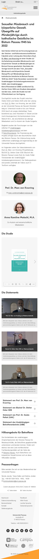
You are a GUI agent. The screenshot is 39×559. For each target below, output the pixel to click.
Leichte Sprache (25, 503)
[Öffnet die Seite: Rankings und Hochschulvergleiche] (11, 540)
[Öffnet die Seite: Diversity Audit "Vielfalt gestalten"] (31, 546)
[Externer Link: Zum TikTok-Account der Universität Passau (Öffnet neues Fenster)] (26, 530)
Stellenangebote (7, 508)
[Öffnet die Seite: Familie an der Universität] (12, 546)
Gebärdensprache (26, 506)
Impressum (5, 498)
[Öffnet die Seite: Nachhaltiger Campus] (26, 540)
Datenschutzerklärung (9, 500)
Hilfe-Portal (24, 500)
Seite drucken (27, 490)
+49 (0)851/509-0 (22, 523)
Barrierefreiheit (6, 503)
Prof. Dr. (8, 103)
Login (4, 2)
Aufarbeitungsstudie (20, 13)
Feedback (23, 498)
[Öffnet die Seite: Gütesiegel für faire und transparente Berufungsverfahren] (23, 546)
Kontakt (4, 506)
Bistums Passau (9, 453)
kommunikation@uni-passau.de (14, 481)
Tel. (3, 479)
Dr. (33, 87)
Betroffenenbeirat (9, 133)
